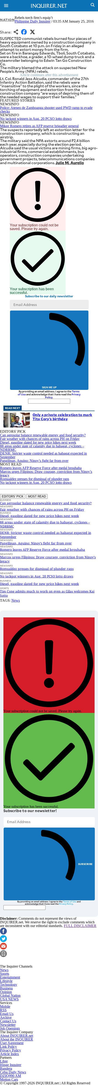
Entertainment (10, 977)
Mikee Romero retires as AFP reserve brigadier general (39, 126)
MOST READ (37, 496)
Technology (8, 985)
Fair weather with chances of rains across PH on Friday (40, 439)
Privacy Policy (66, 903)
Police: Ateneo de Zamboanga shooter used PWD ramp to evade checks (46, 109)
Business (6, 988)
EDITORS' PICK (12, 496)
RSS (3, 1010)
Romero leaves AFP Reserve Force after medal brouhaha (41, 468)
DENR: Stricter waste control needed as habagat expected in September (43, 455)
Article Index (9, 1054)
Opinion (6, 992)
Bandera (6, 1068)
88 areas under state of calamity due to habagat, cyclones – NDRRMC (42, 448)
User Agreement (11, 1043)
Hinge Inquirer (10, 1065)
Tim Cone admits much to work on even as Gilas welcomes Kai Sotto (47, 593)
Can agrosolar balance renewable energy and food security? (43, 435)
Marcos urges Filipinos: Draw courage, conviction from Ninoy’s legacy (46, 473)
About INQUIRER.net (16, 1036)
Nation (7, 20)
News (15, 600)
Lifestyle (6, 981)
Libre (4, 1061)
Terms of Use (69, 901)
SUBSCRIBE (85, 864)
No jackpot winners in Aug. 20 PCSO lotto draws (36, 119)
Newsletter (7, 1025)
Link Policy (8, 1047)
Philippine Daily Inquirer (32, 21)
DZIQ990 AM (10, 1076)
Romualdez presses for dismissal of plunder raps (34, 479)
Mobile (5, 1006)
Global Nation (10, 995)
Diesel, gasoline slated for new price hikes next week (38, 442)
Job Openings (10, 1028)
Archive (6, 1017)
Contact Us (8, 1021)
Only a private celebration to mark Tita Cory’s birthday (62, 416)
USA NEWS (9, 999)
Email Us (6, 1014)
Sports (4, 974)
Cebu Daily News (13, 1072)
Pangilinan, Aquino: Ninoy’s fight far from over (34, 461)
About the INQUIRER (16, 1039)
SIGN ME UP (49, 387)
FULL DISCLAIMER (80, 926)
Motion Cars (9, 1079)
